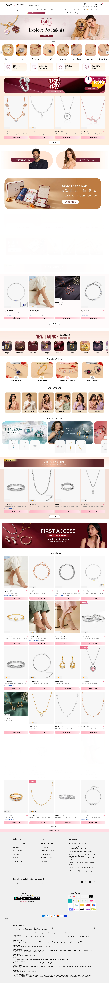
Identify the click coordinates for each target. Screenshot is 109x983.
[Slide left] (1, 52)
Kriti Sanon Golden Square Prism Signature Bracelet (16, 638)
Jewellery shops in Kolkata (20, 976)
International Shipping (48, 850)
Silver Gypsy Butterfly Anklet (38, 639)
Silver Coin (35, 941)
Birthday (23, 963)
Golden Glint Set (9, 721)
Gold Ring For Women (43, 950)
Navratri (90, 966)
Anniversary (36, 963)
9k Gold (79, 936)
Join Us (15, 858)
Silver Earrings (75, 941)
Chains (74, 928)
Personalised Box (54, 959)
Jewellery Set (28, 929)
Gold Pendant (35, 936)
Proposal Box (44, 959)
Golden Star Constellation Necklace (41, 817)
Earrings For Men (26, 946)
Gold (14, 936)
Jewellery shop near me (82, 976)
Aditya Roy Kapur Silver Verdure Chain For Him (41, 507)
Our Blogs (16, 847)
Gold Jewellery (54, 13)
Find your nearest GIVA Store (21, 974)
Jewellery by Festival (18, 965)
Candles (38, 959)
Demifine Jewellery (72, 13)
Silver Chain (51, 941)
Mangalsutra (30, 928)
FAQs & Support (46, 854)
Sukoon (28, 971)
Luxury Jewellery (62, 938)
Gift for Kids (16, 954)
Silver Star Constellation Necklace (66, 729)
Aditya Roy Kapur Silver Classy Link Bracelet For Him (16, 508)
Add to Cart (16, 318)
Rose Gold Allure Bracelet (37, 593)
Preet (23, 971)
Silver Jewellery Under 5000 (55, 942)
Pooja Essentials (17, 959)
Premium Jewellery (51, 938)
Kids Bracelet (33, 955)
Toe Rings (91, 928)
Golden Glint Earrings (62, 683)
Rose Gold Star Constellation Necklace (93, 729)
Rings (21, 59)
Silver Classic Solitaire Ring (38, 773)
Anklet (15, 928)
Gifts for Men (16, 945)
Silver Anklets (28, 941)
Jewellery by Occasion (19, 961)
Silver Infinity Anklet (62, 638)
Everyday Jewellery (18, 929)
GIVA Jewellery (10, 918)
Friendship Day (51, 966)
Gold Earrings (27, 936)
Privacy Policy (45, 847)
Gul (36, 971)
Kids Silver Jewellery (18, 942)
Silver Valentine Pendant (89, 683)
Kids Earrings (25, 955)
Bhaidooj (82, 966)
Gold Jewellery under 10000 (21, 938)
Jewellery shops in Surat (50, 976)
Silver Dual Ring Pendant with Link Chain (67, 134)
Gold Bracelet (63, 936)
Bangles (50, 928)
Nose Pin (78, 928)
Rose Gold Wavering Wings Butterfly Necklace (16, 134)
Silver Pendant (60, 941)
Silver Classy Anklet (36, 314)
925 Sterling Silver (18, 941)
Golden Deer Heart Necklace (38, 729)
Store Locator (17, 850)
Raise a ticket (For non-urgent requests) (83, 871)
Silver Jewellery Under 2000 (72, 942)
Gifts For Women (17, 949)
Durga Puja (16, 967)
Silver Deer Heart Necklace (64, 772)
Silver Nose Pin (29, 942)
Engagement (16, 963)
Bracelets (35, 59)
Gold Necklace (72, 936)
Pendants (49, 59)
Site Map (44, 861)
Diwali (67, 966)
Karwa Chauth (60, 966)
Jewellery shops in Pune (36, 975)
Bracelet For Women (77, 950)
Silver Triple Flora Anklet (89, 773)
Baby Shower (43, 963)
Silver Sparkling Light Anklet (38, 683)
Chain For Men (46, 946)
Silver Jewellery (36, 13)
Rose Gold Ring (54, 950)
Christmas (23, 967)
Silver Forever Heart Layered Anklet (92, 593)
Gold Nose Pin (55, 936)
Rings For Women (18, 950)
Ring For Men (16, 946)
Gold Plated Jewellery (62, 933)
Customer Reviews (19, 843)
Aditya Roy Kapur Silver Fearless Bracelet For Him (67, 594)
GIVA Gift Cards (18, 861)
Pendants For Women (19, 951)
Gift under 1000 (64, 959)
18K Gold (91, 936)
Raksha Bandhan (74, 966)
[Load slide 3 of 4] (57, 41)
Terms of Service (46, 858)
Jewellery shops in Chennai (36, 976)
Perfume (32, 959)
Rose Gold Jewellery (49, 933)
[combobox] (54, 5)
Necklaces (68, 928)
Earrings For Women (65, 950)
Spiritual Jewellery (38, 929)
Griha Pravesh (60, 963)
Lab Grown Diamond (27, 933)
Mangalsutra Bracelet (41, 928)
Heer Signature (17, 971)
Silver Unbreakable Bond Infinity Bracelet (93, 818)
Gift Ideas (15, 958)
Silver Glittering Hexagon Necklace (40, 134)
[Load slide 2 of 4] (55, 41)
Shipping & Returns (47, 843)
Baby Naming (52, 963)
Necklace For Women (32, 951)
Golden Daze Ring (11, 818)
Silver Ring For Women (30, 950)
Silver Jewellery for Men (87, 941)
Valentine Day (26, 966)
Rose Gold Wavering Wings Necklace (93, 134)
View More (54, 142)
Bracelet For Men (36, 946)
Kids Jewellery (17, 955)
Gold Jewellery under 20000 (37, 938)
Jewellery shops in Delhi (66, 975)
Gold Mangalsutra (45, 936)
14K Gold (84, 936)
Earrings (63, 59)
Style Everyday (17, 970)
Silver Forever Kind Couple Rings (65, 817)
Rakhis (7, 59)
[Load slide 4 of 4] (59, 41)
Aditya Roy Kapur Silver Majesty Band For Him (67, 507)
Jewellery (15, 931)
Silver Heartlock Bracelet (89, 314)
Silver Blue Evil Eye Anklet (12, 314)
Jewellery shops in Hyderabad (82, 975)
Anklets (90, 59)
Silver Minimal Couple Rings (90, 638)
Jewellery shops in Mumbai (51, 975)
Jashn (32, 971)
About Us (16, 854)
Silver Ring (68, 941)
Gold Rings (20, 936)
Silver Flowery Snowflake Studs (14, 773)
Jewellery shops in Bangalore (21, 975)
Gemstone (47, 929)
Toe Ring (40, 951)
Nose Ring (85, 928)
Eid (86, 966)
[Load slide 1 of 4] (51, 41)
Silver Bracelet (43, 941)
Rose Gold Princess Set (62, 305)
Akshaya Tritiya (17, 966)
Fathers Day (42, 966)
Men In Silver (77, 59)
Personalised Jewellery (40, 942)
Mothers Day (34, 966)
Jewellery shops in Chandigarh (66, 976)
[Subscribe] (42, 883)
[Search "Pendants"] (79, 5)
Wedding (29, 963)
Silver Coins (26, 959)
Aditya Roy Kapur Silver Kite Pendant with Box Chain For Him (93, 507)
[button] (15, 10)
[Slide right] (107, 52)
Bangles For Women (89, 950)
